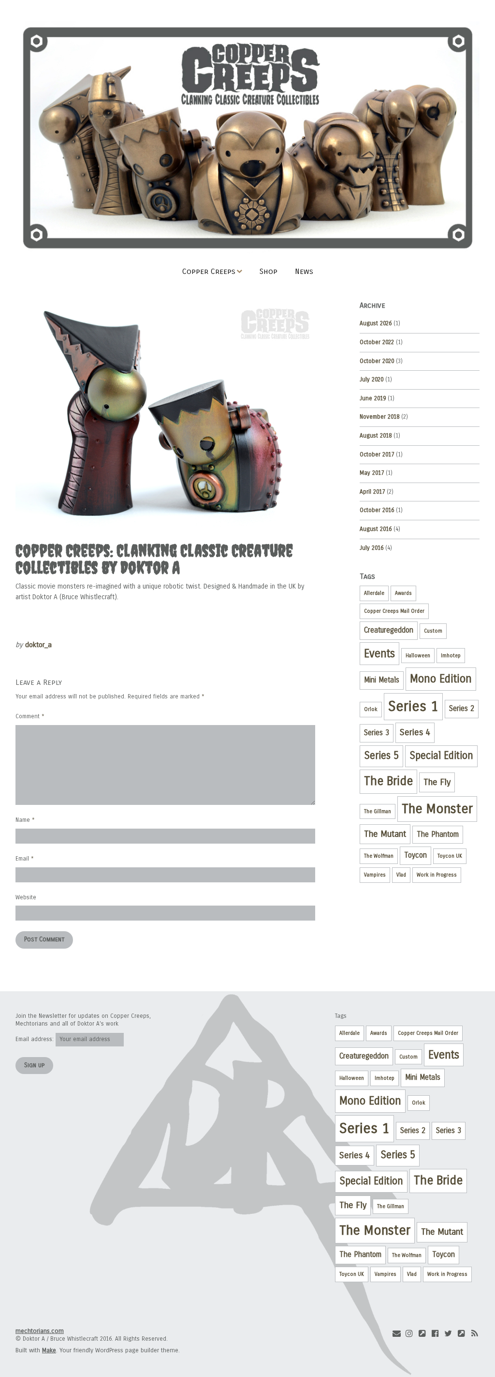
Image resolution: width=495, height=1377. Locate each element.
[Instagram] (409, 1333)
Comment (29, 716)
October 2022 (377, 342)
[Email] (396, 1333)
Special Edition (441, 756)
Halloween (418, 655)
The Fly (437, 782)
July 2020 (371, 379)
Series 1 (413, 706)
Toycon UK (449, 856)
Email (24, 858)
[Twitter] (448, 1333)
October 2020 (377, 361)
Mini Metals (381, 680)
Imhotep (451, 655)
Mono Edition (441, 678)
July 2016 (371, 548)
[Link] (422, 1333)
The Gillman (377, 811)
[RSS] (474, 1333)
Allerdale (374, 593)
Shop (268, 271)
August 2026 (376, 323)
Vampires (375, 875)
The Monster (437, 809)
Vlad (401, 875)
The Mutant (385, 834)
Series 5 (381, 756)
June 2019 (373, 398)
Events (379, 653)
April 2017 (372, 491)
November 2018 (379, 416)
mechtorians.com (39, 1331)
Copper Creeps (208, 271)
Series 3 (376, 732)
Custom (433, 631)
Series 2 (461, 708)
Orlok (371, 709)
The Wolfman (378, 856)
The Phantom (438, 834)
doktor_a (38, 644)
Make (49, 1350)
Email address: (35, 1039)
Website (25, 897)
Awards (403, 593)
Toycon (415, 855)
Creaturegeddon (388, 630)
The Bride (388, 781)
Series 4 (415, 732)
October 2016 (377, 510)
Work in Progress (437, 875)
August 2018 (376, 435)
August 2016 (376, 529)
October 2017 (377, 454)
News (304, 271)
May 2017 (372, 472)
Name (25, 820)
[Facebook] (435, 1333)
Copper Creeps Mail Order (394, 611)
